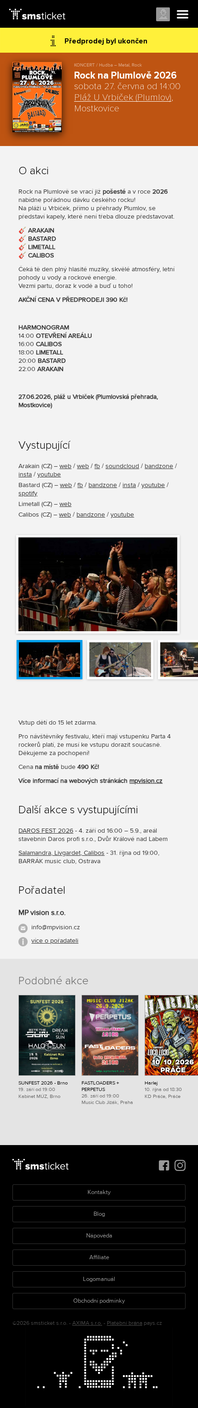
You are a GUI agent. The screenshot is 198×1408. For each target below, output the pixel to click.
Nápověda (99, 1235)
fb (97, 466)
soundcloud (122, 466)
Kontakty (99, 1192)
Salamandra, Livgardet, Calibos (61, 853)
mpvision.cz (146, 781)
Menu (183, 14)
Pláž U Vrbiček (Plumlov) (122, 97)
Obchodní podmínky (99, 1300)
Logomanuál (99, 1279)
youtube (49, 474)
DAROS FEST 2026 (45, 831)
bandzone (159, 466)
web (65, 466)
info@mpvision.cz (55, 927)
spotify (27, 493)
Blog (99, 1214)
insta (25, 474)
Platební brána (124, 1323)
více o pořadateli (54, 941)
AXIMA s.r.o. (87, 1323)
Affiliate (99, 1257)
